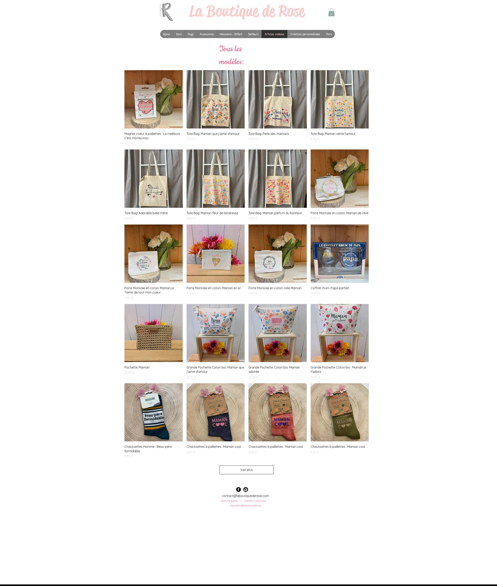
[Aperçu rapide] (153, 99)
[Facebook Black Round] (238, 489)
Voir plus (246, 470)
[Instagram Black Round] (245, 489)
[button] (331, 12)
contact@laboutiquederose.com (245, 496)
